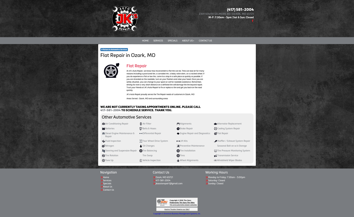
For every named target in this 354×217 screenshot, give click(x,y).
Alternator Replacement (229, 123)
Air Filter (147, 123)
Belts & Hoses (149, 128)
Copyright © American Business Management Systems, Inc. (177, 214)
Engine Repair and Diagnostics (195, 133)
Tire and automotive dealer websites (183, 203)
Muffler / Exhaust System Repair (233, 141)
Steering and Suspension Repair (121, 150)
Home (145, 40)
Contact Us (205, 40)
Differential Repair (152, 133)
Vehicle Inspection (152, 160)
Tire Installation (187, 150)
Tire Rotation (111, 155)
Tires (182, 155)
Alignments (185, 123)
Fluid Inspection (113, 141)
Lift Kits (184, 141)
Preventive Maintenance (192, 145)
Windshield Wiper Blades (229, 160)
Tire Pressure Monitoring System (233, 150)
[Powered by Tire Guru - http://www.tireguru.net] (162, 202)
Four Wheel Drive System (155, 141)
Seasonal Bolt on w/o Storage (232, 145)
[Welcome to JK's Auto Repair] (124, 18)
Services (158, 40)
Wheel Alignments (189, 160)
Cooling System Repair (228, 128)
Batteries (109, 128)
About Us (187, 40)
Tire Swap (148, 155)
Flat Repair (222, 133)
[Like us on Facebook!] (252, 20)
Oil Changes (148, 145)
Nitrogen (109, 145)
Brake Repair (186, 128)
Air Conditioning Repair (116, 123)
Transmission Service (227, 155)
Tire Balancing (150, 150)
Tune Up (109, 160)
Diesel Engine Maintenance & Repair (120, 135)
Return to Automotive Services (115, 50)
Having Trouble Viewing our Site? (177, 209)
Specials (172, 40)
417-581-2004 (110, 110)
